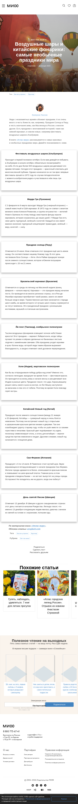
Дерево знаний (7, 758)
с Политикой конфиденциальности (37, 799)
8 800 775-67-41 (11, 731)
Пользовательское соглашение (54, 759)
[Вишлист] (69, 6)
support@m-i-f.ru (34, 735)
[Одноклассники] (41, 785)
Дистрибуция (28, 761)
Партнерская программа (31, 758)
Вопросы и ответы (8, 754)
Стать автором (28, 754)
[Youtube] (33, 785)
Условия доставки (8, 761)
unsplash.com (33, 529)
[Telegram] (45, 785)
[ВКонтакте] (37, 785)
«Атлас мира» (22, 140)
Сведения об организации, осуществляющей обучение (53, 755)
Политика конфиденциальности (55, 763)
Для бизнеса (28, 765)
